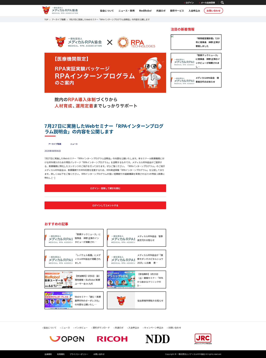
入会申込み (194, 10)
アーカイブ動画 (59, 19)
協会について (107, 10)
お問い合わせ (213, 10)
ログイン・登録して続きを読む (105, 188)
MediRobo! (145, 10)
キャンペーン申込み (153, 327)
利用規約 (60, 354)
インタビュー (81, 327)
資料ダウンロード (101, 327)
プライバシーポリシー (79, 354)
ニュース (74, 143)
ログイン (190, 2)
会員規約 (48, 354)
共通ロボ (160, 10)
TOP (46, 19)
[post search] (222, 2)
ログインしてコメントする (105, 205)
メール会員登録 (208, 2)
